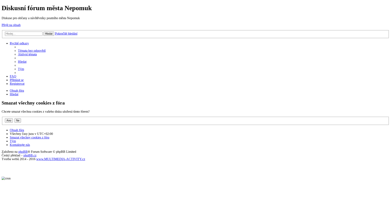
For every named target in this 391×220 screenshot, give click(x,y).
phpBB (23, 151)
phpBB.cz (29, 155)
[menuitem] (32, 50)
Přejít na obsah (11, 25)
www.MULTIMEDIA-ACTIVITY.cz (60, 159)
